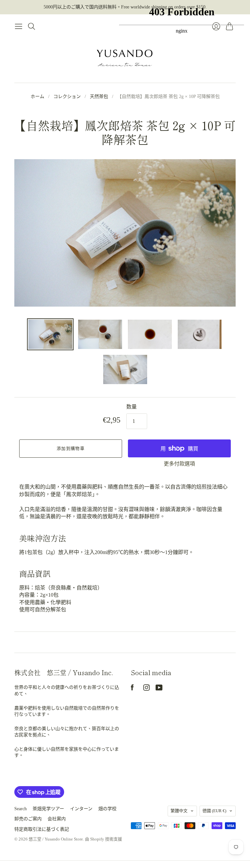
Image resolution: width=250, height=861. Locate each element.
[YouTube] (159, 689)
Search (20, 808)
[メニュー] (18, 26)
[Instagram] (146, 689)
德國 (214, 810)
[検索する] (31, 26)
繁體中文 (179, 810)
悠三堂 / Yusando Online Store (56, 839)
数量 (131, 407)
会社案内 (57, 818)
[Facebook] (132, 689)
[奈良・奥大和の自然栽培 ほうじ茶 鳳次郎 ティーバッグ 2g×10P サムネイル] (50, 334)
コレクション (67, 96)
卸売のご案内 (28, 818)
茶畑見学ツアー (48, 808)
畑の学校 (107, 808)
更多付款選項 (179, 463)
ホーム (37, 96)
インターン (81, 808)
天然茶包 (99, 96)
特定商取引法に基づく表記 (41, 829)
